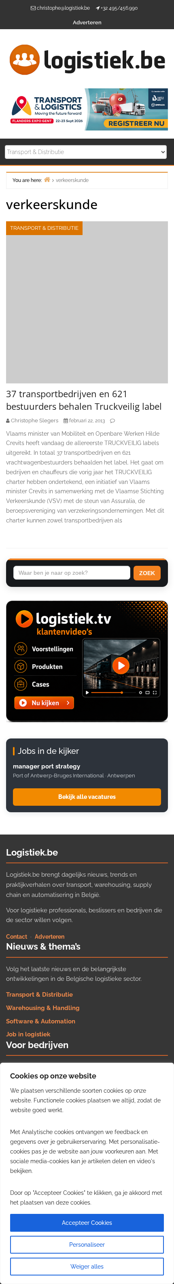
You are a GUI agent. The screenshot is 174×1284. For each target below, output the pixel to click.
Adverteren (87, 22)
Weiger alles (87, 1266)
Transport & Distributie (44, 228)
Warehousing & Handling (43, 1008)
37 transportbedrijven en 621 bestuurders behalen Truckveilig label (84, 399)
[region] (87, 1173)
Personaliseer (87, 1244)
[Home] (47, 179)
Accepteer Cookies (87, 1223)
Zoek (147, 573)
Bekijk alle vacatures (87, 797)
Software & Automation (40, 1021)
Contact (16, 936)
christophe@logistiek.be (63, 8)
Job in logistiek (28, 1034)
